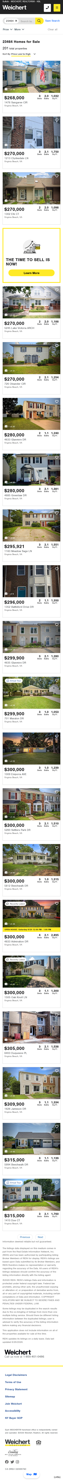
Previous (25, 1237)
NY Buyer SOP (14, 1418)
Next (40, 1237)
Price (6, 29)
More (17, 29)
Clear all (52, 29)
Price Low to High (21, 54)
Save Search (52, 20)
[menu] (56, 8)
